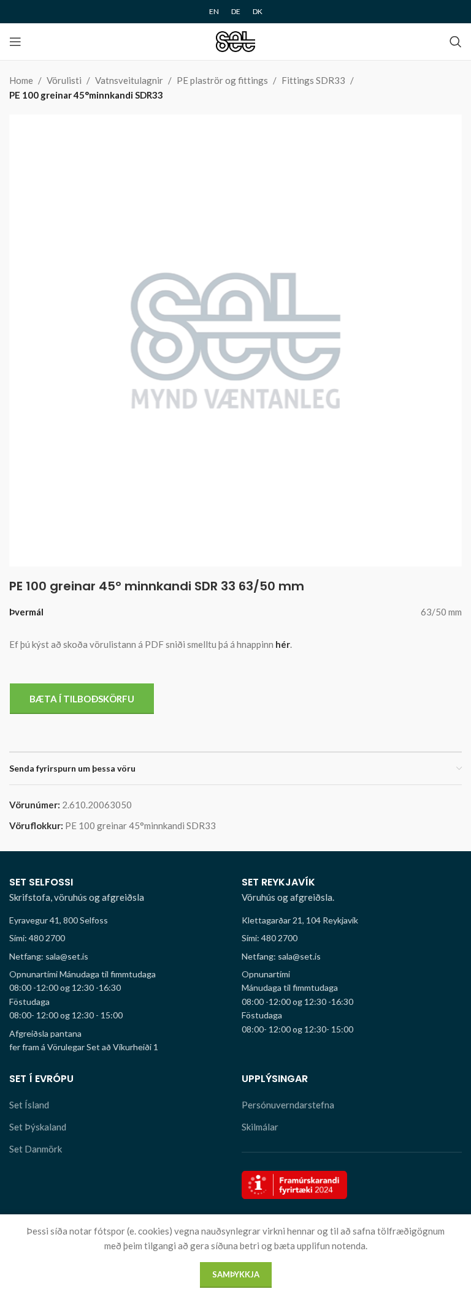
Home (21, 80)
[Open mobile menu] (15, 41)
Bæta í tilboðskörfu (81, 698)
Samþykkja (235, 1274)
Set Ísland (29, 1104)
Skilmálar (260, 1126)
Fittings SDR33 (313, 80)
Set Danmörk (35, 1148)
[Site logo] (236, 40)
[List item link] (119, 938)
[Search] (455, 41)
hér (282, 644)
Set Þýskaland (37, 1126)
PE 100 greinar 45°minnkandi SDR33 (86, 94)
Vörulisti (64, 80)
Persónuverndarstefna (288, 1104)
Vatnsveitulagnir (129, 80)
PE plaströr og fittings (222, 80)
